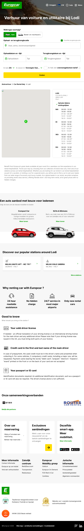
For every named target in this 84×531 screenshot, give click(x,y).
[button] (26, 121)
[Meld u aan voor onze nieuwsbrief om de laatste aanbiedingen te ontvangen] (48, 447)
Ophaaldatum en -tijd (13, 53)
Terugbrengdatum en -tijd (54, 53)
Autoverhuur (6, 84)
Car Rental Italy (19, 84)
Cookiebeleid (49, 526)
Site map (19, 526)
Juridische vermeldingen (33, 526)
